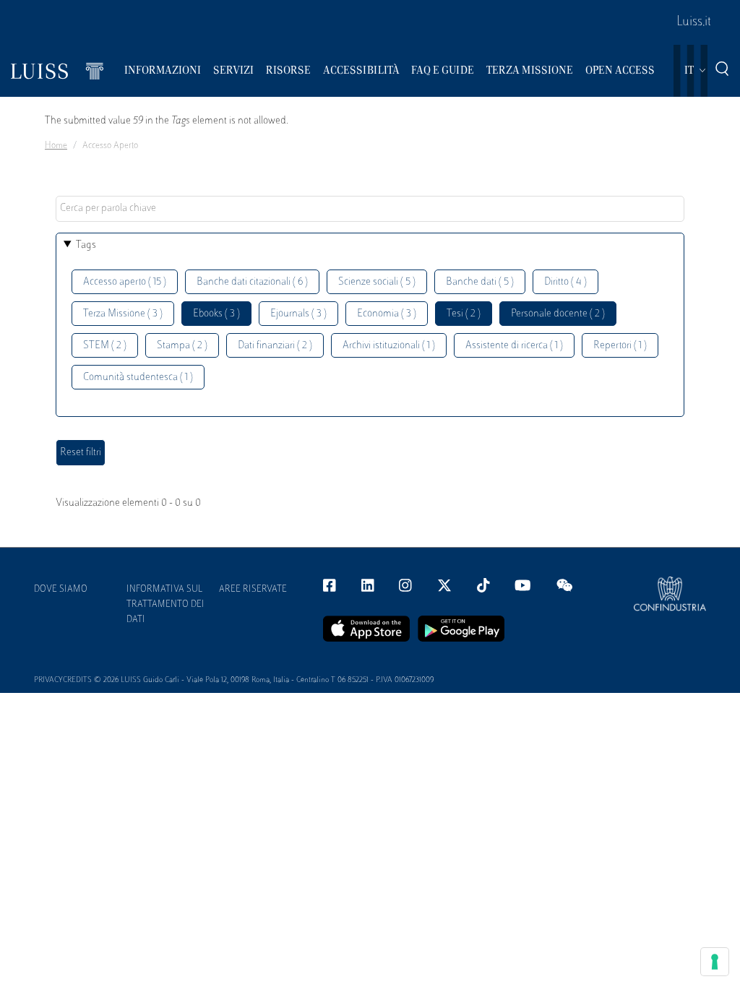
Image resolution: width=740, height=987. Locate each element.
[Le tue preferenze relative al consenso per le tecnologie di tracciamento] (714, 961)
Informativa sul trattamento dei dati (165, 604)
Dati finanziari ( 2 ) (275, 345)
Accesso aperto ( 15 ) (124, 282)
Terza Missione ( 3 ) (123, 314)
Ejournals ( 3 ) (298, 314)
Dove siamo (60, 589)
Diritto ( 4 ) (565, 282)
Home (56, 146)
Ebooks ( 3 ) (216, 314)
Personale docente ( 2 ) (558, 314)
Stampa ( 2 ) (182, 345)
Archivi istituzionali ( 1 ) (389, 345)
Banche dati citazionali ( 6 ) (252, 282)
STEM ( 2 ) (104, 345)
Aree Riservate (253, 589)
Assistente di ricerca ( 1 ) (514, 345)
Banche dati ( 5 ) (480, 282)
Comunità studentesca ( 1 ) (138, 377)
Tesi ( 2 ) (464, 314)
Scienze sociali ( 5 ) (377, 282)
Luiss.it (693, 22)
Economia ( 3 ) (386, 314)
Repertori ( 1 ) (620, 345)
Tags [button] (86, 245)
